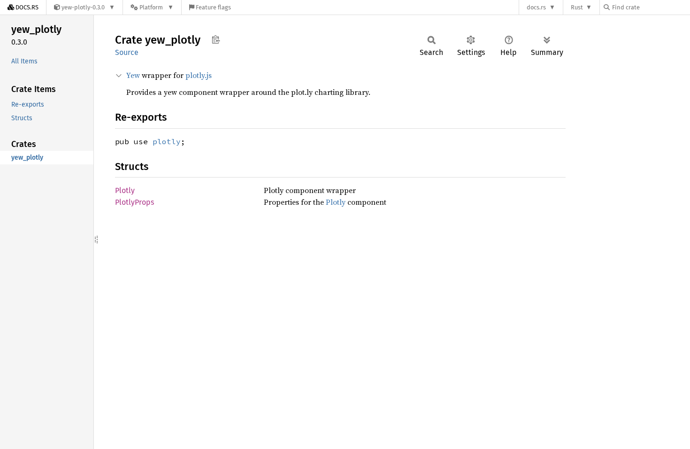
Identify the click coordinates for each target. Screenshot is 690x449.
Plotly (125, 190)
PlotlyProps (134, 202)
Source (126, 52)
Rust (577, 7)
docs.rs (536, 7)
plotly (167, 141)
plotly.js (198, 75)
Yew (133, 75)
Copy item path (215, 39)
